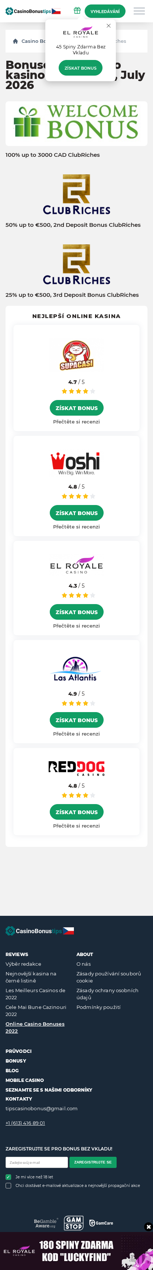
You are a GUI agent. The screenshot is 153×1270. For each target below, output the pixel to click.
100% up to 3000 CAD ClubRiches (53, 155)
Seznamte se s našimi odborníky (49, 1090)
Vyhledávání (105, 11)
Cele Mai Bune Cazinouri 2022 (36, 1010)
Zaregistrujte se (93, 1162)
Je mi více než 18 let (34, 1177)
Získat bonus (81, 68)
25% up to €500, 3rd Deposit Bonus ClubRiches (72, 295)
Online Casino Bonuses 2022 (35, 1027)
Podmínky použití (98, 1007)
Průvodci (19, 1051)
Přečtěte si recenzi (76, 422)
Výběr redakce (23, 964)
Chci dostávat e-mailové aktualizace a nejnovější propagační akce (78, 1185)
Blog (12, 1070)
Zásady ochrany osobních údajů (107, 994)
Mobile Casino (25, 1080)
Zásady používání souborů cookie (108, 977)
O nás (83, 964)
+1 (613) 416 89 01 (25, 1123)
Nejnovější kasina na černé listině (31, 977)
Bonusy (16, 1061)
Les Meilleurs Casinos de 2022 (35, 994)
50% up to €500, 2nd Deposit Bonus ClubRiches (73, 225)
